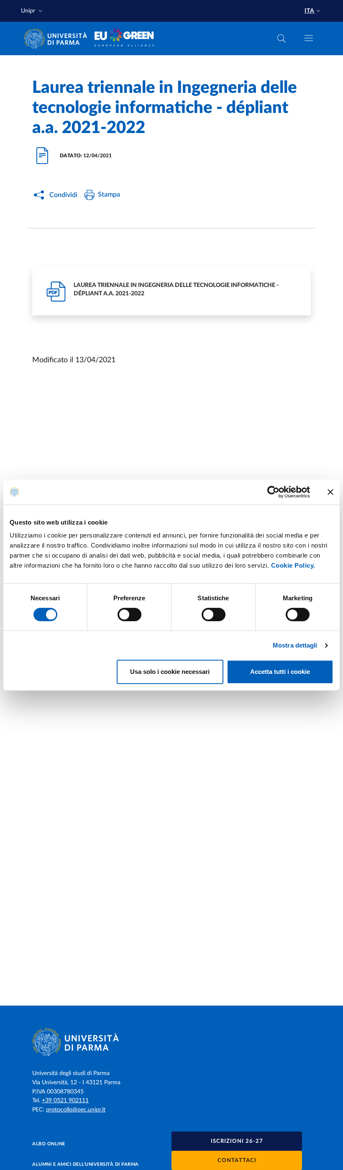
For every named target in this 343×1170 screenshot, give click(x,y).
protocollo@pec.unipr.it (75, 1110)
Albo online (48, 1144)
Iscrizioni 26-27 (237, 1141)
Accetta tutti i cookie (280, 671)
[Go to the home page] (58, 38)
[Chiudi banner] (330, 492)
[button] (32, 11)
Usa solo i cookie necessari (170, 671)
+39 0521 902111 (65, 1100)
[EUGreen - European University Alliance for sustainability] (124, 38)
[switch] (129, 614)
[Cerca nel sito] (281, 38)
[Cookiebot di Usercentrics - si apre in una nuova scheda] (273, 492)
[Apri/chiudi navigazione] (309, 38)
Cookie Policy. (293, 565)
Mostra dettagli (295, 645)
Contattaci (237, 1160)
